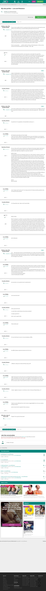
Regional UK (24, 575)
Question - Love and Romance (5, 471)
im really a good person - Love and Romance (8, 465)
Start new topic (30, 17)
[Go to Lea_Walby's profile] (5, 138)
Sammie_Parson (6, 147)
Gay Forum (4, 579)
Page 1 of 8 (19, 21)
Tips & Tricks (16, 579)
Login (34, 1)
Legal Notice (5, 582)
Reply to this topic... (10, 442)
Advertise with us (5, 589)
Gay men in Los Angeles (33, 579)
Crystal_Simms (5, 88)
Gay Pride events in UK (25, 585)
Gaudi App (15, 583)
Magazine (4, 578)
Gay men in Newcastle (25, 582)
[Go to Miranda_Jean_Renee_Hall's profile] (5, 420)
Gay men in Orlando (33, 583)
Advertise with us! (16, 586)
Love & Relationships (17, 455)
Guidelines (44, 4)
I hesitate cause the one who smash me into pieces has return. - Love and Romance (14, 476)
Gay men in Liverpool (25, 579)
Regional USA (32, 575)
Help (14, 578)
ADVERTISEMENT (16, 585)
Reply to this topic (40, 17)
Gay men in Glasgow (25, 583)
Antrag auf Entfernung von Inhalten (8, 585)
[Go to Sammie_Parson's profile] (5, 151)
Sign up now (11, 524)
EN (29, 1)
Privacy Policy (5, 583)
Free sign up (40, 1)
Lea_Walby (5, 134)
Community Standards (6, 587)
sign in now (24, 436)
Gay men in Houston (33, 585)
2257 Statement (5, 586)
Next (12, 429)
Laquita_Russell (4, 466)
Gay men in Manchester (26, 578)
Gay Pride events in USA (33, 586)
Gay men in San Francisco (34, 578)
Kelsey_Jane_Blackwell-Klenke (10, 11)
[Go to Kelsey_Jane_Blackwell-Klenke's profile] (2, 12)
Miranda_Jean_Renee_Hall (5, 416)
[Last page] (15, 22)
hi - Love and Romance (4, 459)
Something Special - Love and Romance (7, 454)
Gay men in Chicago (33, 582)
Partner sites (16, 582)
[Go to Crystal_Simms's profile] (5, 92)
